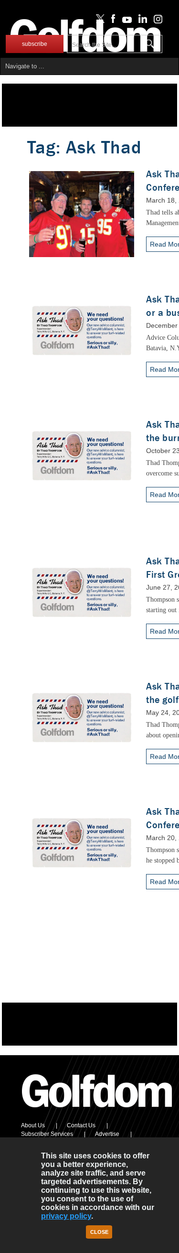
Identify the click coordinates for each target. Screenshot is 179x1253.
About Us (33, 1125)
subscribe (34, 44)
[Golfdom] (97, 1111)
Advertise (107, 1134)
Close (99, 1232)
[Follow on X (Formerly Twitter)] (98, 21)
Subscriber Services (47, 1134)
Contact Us (81, 1125)
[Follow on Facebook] (111, 21)
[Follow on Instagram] (155, 21)
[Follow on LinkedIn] (141, 21)
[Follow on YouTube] (124, 21)
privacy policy (66, 1216)
